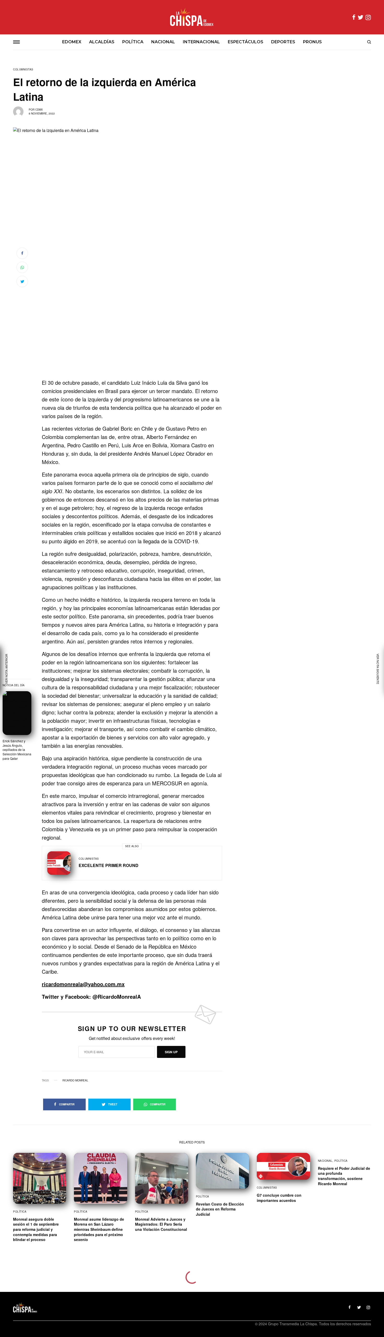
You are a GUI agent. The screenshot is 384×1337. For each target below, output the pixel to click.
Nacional (325, 1161)
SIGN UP (171, 1052)
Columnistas (23, 69)
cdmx (39, 109)
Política (19, 1211)
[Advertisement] (132, 344)
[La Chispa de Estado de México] (192, 17)
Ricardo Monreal (75, 1080)
